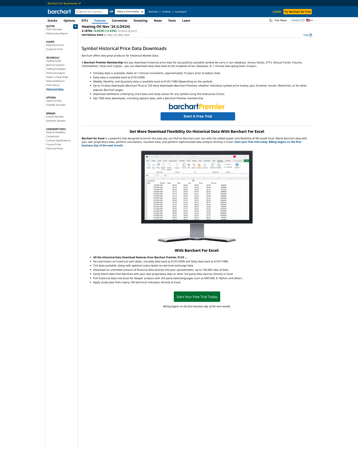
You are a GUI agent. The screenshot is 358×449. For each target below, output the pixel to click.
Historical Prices (54, 148)
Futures (100, 20)
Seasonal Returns (55, 81)
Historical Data (55, 89)
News (158, 20)
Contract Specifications (58, 140)
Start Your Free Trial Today (197, 296)
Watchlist (153, 11)
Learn (186, 20)
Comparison (52, 136)
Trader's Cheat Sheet (57, 77)
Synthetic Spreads (55, 120)
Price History (53, 85)
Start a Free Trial (198, 116)
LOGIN (277, 11)
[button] (309, 20)
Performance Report (57, 33)
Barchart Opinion (55, 65)
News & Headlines (55, 132)
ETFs (84, 20)
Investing (140, 20)
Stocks (52, 20)
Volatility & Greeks (55, 104)
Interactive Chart (55, 45)
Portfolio (166, 11)
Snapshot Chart (54, 49)
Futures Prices (53, 144)
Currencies (119, 20)
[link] (307, 35)
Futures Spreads (55, 116)
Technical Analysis (55, 73)
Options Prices (54, 100)
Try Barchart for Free (297, 11)
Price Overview (54, 29)
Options (69, 20)
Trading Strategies (55, 68)
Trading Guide (53, 60)
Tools (172, 20)
